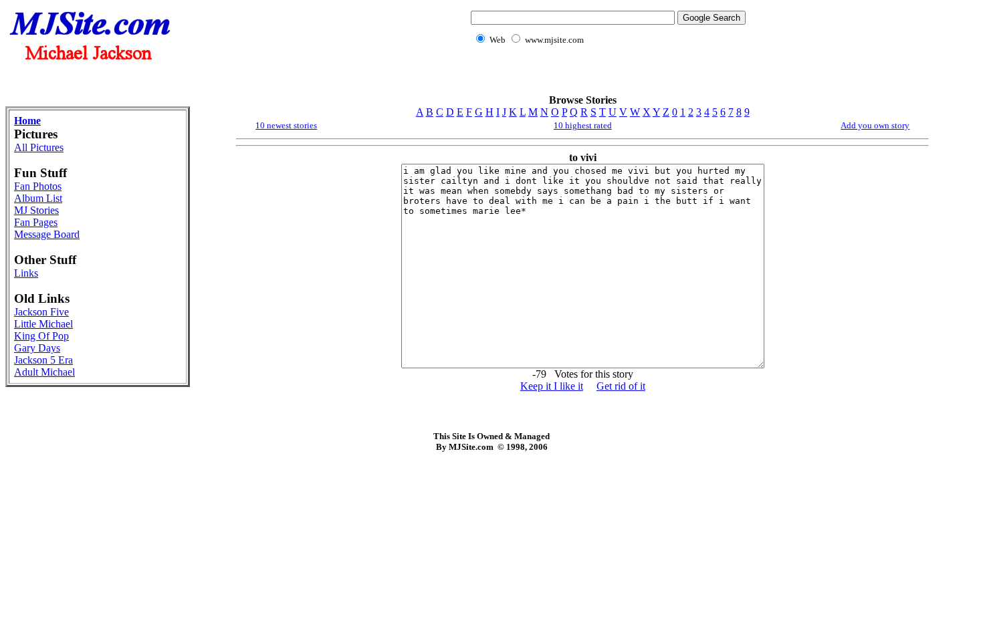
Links (26, 273)
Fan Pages (36, 222)
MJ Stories (36, 210)
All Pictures (39, 147)
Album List (38, 198)
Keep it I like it (551, 386)
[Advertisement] (605, 77)
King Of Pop (41, 336)
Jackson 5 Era (43, 360)
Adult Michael (44, 372)
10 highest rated (583, 125)
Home (27, 120)
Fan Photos (38, 186)
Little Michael (43, 324)
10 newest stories (286, 125)
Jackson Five (41, 311)
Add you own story (875, 125)
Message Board (47, 234)
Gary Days (37, 348)
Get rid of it (620, 386)
